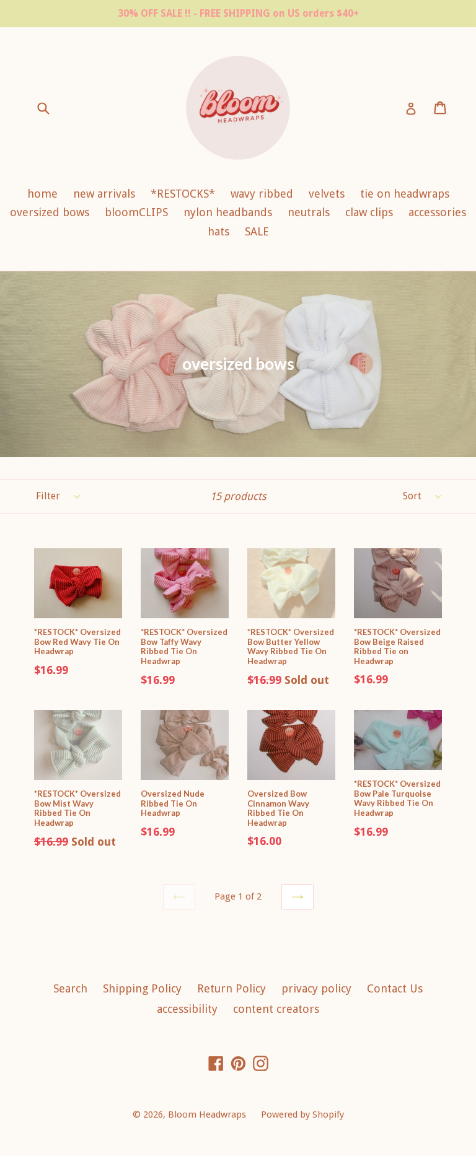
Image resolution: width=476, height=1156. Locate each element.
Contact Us (395, 988)
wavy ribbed (262, 193)
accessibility (187, 1008)
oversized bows (49, 212)
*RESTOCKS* (183, 193)
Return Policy (231, 988)
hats (218, 231)
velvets (327, 193)
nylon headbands (227, 212)
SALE (257, 231)
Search (70, 988)
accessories (437, 212)
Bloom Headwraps (208, 1114)
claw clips (369, 212)
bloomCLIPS (136, 212)
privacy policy (316, 988)
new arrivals (104, 193)
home (42, 193)
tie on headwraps (404, 193)
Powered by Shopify (302, 1114)
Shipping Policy (142, 988)
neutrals (309, 212)
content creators (276, 1008)
